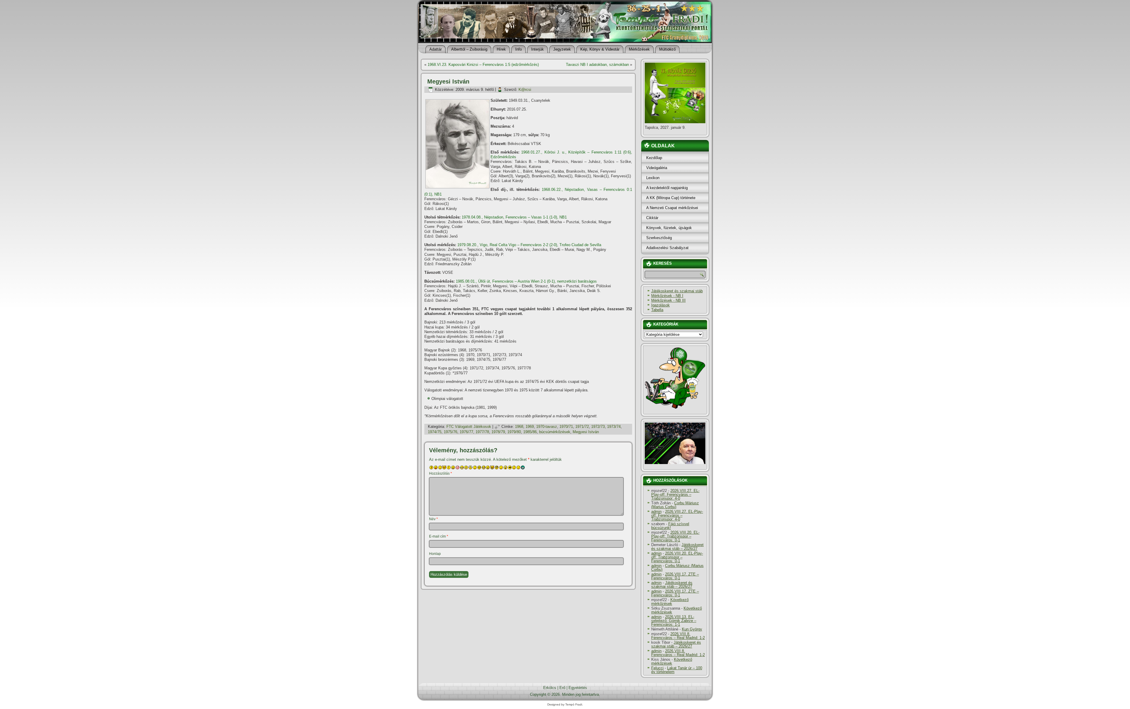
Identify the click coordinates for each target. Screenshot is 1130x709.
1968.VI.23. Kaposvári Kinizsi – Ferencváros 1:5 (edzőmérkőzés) (483, 64)
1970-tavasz (546, 426)
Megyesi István (586, 432)
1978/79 (498, 432)
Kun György (692, 629)
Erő (562, 687)
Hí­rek (501, 49)
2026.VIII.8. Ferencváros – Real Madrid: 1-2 (678, 636)
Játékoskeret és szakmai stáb (677, 291)
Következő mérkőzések (670, 602)
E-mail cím (438, 536)
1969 (530, 426)
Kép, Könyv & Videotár (599, 49)
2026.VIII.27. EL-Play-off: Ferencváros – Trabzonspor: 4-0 (675, 494)
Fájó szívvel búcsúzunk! (670, 526)
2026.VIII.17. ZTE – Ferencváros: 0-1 (675, 576)
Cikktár (652, 218)
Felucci (657, 668)
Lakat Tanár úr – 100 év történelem (676, 670)
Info (518, 49)
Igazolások (660, 305)
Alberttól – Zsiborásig (469, 49)
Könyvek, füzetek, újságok (669, 228)
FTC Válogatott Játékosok (468, 426)
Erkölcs (549, 687)
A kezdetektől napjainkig (667, 188)
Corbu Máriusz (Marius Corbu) (675, 505)
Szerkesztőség (659, 238)
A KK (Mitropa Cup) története (670, 198)
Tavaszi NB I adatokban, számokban (597, 64)
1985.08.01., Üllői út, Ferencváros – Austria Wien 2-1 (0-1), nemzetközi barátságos (526, 281)
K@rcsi (525, 89)
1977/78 (482, 432)
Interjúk (537, 49)
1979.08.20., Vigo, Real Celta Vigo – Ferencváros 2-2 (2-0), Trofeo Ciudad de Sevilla (529, 245)
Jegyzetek (562, 49)
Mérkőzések (639, 49)
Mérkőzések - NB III (668, 300)
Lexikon (652, 178)
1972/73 (598, 426)
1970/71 (566, 426)
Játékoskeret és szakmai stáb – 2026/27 (677, 547)
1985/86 (530, 432)
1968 (519, 426)
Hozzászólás (440, 473)
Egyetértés (578, 687)
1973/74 (614, 426)
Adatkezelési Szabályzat (667, 248)
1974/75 (434, 432)
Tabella (657, 310)
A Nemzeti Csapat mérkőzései (672, 208)
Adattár (435, 49)
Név (433, 519)
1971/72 (582, 426)
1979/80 (514, 432)
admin (656, 511)
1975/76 (450, 432)
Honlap (435, 554)
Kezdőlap (654, 158)
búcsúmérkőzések (554, 432)
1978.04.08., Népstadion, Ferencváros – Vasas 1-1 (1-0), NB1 (514, 217)
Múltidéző (667, 49)
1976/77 (466, 432)
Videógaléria (656, 168)
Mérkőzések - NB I (667, 295)
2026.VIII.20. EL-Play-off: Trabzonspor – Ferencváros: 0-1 (675, 536)
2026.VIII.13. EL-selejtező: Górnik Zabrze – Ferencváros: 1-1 (673, 621)
